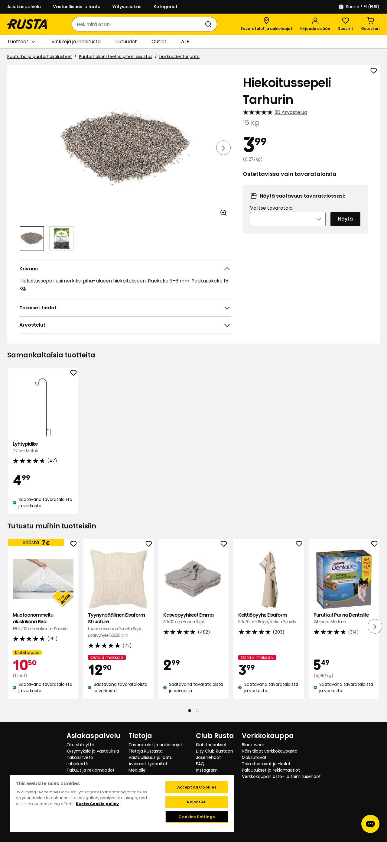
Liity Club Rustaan (214, 751)
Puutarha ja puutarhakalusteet (39, 56)
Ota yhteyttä (80, 745)
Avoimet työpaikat (147, 764)
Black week (253, 745)
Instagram (207, 770)
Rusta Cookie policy (97, 804)
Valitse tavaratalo (271, 208)
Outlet (159, 41)
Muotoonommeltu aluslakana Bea (40, 622)
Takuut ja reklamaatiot (91, 770)
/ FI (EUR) (362, 7)
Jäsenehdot (208, 757)
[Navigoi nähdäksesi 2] (61, 238)
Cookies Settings (196, 817)
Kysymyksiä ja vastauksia (93, 751)
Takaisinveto (80, 757)
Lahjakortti (77, 764)
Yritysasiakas (126, 7)
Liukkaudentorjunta (179, 56)
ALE (185, 41)
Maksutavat (254, 757)
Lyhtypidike (25, 447)
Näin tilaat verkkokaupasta (270, 751)
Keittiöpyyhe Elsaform (267, 618)
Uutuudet (126, 41)
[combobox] (138, 24)
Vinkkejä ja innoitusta (76, 41)
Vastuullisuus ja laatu (76, 7)
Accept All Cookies (196, 787)
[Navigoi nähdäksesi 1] (32, 238)
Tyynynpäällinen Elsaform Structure (116, 625)
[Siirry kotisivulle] (27, 24)
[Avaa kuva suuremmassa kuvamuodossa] (223, 212)
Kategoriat (165, 7)
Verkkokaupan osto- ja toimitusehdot (281, 776)
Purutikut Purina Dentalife (341, 618)
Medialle (137, 770)
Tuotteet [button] (17, 41)
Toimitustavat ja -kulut (266, 764)
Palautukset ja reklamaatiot (271, 770)
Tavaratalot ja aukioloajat (155, 745)
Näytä (345, 218)
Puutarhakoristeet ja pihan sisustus (115, 56)
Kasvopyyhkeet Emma (188, 618)
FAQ (200, 764)
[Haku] (209, 24)
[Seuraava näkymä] (223, 147)
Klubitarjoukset (211, 745)
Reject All (196, 802)
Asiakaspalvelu (24, 7)
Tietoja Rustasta (145, 751)
